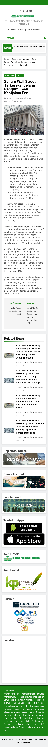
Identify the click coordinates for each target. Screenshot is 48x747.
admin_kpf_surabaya (15, 98)
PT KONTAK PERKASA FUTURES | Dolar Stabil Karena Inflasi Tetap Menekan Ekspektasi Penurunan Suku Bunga (28, 376)
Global (20, 75)
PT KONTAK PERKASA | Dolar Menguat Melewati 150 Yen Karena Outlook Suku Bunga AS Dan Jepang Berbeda (28, 351)
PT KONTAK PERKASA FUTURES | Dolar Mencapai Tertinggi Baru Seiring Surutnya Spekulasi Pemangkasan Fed (30, 426)
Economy (9, 75)
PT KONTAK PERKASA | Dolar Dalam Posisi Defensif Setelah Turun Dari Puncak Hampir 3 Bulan (28, 401)
